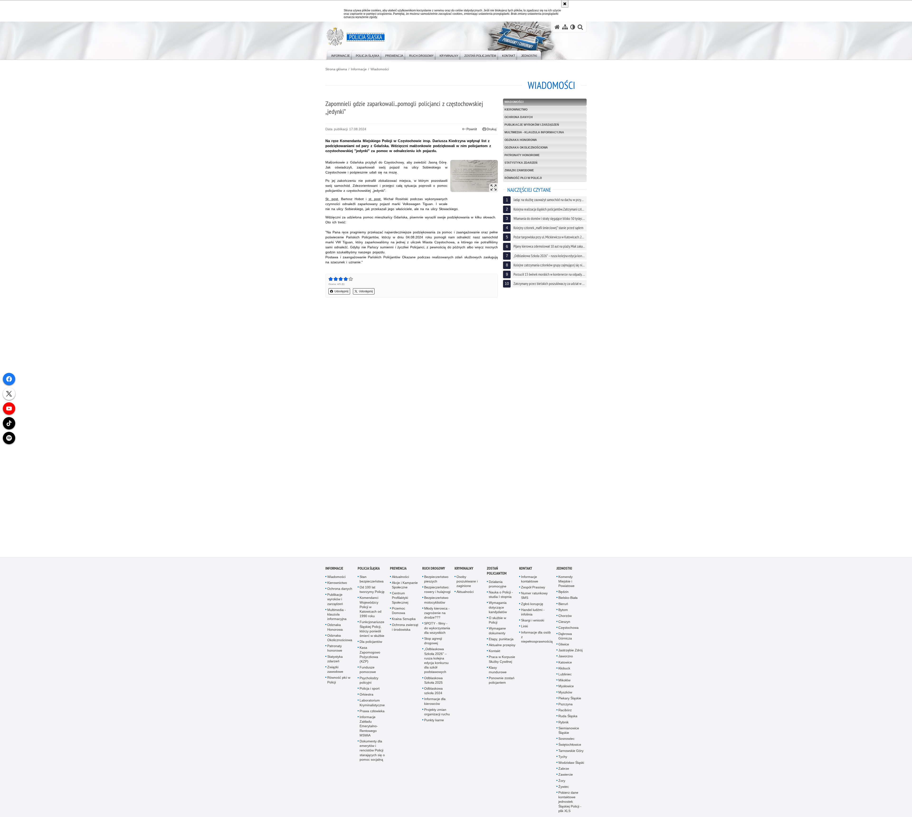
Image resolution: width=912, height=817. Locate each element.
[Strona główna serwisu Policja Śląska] (557, 27)
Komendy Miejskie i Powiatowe (566, 581)
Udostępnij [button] (341, 291)
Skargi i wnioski (532, 621)
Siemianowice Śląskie (568, 731)
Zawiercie (565, 775)
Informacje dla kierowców (435, 702)
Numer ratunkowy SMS (534, 596)
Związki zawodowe (519, 170)
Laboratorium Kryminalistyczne (372, 703)
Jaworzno (565, 657)
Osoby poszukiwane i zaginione (467, 581)
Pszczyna (565, 704)
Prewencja (398, 568)
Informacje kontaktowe (529, 579)
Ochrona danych (518, 117)
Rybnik (563, 723)
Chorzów (565, 616)
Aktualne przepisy (502, 645)
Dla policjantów (371, 642)
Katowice (565, 663)
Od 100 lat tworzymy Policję (372, 590)
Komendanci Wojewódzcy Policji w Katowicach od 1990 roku (370, 607)
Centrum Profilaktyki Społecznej (400, 598)
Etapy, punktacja (501, 639)
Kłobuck (564, 669)
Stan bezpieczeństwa (372, 579)
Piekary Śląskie (569, 699)
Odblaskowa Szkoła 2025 (433, 681)
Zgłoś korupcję (532, 604)
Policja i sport (370, 689)
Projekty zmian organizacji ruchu (437, 712)
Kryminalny (464, 568)
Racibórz (565, 710)
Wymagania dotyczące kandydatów (498, 607)
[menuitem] (340, 55)
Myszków (565, 693)
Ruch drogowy (433, 568)
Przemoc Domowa (398, 611)
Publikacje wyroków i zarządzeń (531, 124)
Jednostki (564, 568)
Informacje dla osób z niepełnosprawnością (537, 637)
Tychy (562, 757)
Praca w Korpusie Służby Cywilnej (502, 660)
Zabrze (563, 769)
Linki (524, 627)
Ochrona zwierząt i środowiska (405, 628)
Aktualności (400, 577)
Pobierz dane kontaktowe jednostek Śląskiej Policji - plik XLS (569, 802)
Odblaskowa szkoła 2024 (433, 691)
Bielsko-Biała (568, 598)
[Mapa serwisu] (565, 27)
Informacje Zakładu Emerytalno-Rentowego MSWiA (369, 727)
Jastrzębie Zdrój (570, 651)
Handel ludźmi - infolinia (533, 612)
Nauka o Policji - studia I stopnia (501, 595)
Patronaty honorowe (522, 155)
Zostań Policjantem (497, 571)
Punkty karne (434, 720)
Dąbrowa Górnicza (565, 636)
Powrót (471, 129)
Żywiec (563, 787)
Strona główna (336, 69)
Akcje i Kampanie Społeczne (405, 585)
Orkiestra (366, 695)
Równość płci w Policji (523, 178)
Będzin (563, 592)
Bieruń (563, 604)
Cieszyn (564, 622)
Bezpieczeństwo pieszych (436, 579)
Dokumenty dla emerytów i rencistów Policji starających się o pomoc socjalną (372, 751)
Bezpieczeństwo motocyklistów (436, 600)
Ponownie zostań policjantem (501, 681)
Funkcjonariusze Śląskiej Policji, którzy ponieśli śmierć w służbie (372, 629)
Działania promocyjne (497, 584)
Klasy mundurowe (498, 670)
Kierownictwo (515, 109)
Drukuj (491, 129)
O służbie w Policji (497, 620)
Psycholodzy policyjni (369, 681)
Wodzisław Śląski (571, 763)
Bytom (563, 610)
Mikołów (564, 680)
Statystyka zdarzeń (520, 162)
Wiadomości (379, 69)
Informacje (359, 69)
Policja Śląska (369, 568)
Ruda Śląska (567, 717)
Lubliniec (565, 675)
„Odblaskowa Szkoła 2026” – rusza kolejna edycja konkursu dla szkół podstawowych (436, 661)
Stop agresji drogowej (433, 641)
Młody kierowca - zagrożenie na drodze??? (437, 613)
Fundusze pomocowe (368, 670)
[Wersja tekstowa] (572, 27)
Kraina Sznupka (404, 619)
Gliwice (563, 645)
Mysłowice (566, 687)
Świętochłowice (569, 745)
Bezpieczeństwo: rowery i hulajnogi (437, 590)
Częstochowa (568, 628)
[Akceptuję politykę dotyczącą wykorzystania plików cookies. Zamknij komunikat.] (564, 4)
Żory (561, 781)
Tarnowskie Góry (571, 751)
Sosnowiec (566, 739)
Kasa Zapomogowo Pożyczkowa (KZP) (370, 655)
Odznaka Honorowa (520, 140)
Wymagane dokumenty (497, 631)
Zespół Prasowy (533, 588)
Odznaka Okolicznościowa (526, 147)
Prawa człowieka (372, 711)
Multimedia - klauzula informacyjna (534, 132)
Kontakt (494, 651)
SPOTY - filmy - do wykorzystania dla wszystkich (437, 628)
